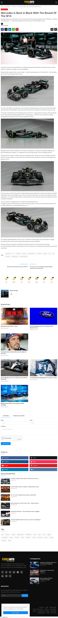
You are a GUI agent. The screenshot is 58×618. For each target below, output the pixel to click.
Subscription (53, 609)
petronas (24, 253)
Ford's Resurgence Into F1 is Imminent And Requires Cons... (41, 327)
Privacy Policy (52, 607)
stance (34, 537)
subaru (45, 537)
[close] (28, 605)
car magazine (4, 537)
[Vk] (6, 576)
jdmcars (51, 537)
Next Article (33, 264)
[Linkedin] (2, 576)
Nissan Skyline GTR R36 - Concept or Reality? (46, 578)
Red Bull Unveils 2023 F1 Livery (9, 326)
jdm (2, 534)
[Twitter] (6, 572)
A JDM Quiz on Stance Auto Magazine (47, 571)
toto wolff (39, 253)
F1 (13, 253)
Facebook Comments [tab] (18, 415)
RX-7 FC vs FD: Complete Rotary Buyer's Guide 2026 (23, 495)
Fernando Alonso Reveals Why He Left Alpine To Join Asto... (14, 352)
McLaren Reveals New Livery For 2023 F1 (17, 266)
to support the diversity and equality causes (11, 203)
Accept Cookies (15, 612)
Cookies (34, 611)
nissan (39, 534)
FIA (49, 253)
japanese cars (20, 534)
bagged (49, 534)
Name (2, 420)
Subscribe (24, 595)
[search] (56, 2)
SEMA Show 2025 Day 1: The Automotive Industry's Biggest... (25, 511)
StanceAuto (13, 488)
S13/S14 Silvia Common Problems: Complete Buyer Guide (25, 486)
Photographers (41, 612)
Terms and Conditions (38, 609)
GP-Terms (53, 612)
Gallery (48, 612)
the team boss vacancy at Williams (31, 241)
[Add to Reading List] (55, 29)
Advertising (53, 611)
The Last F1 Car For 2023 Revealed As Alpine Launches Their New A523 (41, 267)
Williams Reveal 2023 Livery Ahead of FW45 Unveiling (12, 404)
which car (28, 537)
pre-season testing (5, 246)
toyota (11, 537)
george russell (15, 256)
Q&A (47, 607)
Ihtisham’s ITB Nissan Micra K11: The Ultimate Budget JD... (48, 563)
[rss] (10, 576)
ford (44, 534)
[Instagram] (10, 572)
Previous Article (24, 264)
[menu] (2, 2)
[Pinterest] (21, 572)
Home (2, 6)
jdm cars (13, 534)
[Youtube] (17, 572)
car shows (4, 540)
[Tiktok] (14, 572)
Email (31, 420)
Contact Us (41, 607)
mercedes (18, 253)
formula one (8, 253)
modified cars (28, 534)
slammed (40, 537)
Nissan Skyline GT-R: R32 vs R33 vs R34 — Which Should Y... (25, 503)
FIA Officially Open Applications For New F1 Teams (43, 377)
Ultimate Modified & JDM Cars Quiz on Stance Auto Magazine (26, 519)
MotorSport (7, 6)
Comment (3, 426)
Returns (47, 609)
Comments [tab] (6, 415)
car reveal (8, 256)
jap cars (7, 534)
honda (22, 537)
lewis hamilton (32, 253)
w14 (53, 253)
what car (17, 537)
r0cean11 (12, 480)
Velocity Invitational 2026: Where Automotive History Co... (25, 478)
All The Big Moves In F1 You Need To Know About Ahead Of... (14, 378)
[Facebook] (2, 572)
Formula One (14, 6)
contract (45, 253)
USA (35, 534)
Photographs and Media (43, 611)
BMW (9, 540)
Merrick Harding (14, 290)
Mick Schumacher (23, 256)
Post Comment (5, 443)
